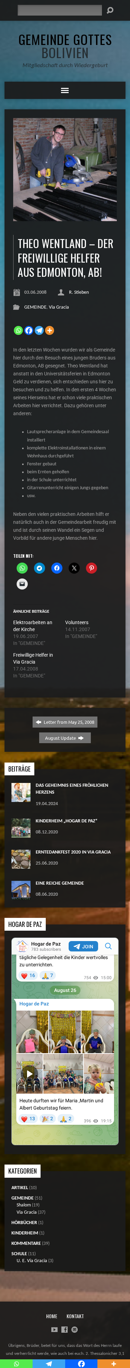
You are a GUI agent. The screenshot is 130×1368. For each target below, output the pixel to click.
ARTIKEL (19, 1188)
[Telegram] (39, 330)
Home (51, 1316)
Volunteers (76, 622)
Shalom (24, 1205)
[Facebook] (28, 330)
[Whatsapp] (18, 330)
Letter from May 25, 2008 (68, 722)
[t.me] (74, 1329)
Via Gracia (59, 307)
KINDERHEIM (24, 1233)
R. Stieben (79, 292)
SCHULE (19, 1254)
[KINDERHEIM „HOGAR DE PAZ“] (21, 834)
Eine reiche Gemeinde (60, 883)
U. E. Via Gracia (32, 1261)
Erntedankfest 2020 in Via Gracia (73, 852)
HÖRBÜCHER (24, 1222)
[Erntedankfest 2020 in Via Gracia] (21, 865)
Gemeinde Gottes (65, 45)
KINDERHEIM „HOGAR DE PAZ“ (66, 821)
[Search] (109, 10)
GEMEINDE (35, 307)
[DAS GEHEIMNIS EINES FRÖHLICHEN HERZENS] (21, 798)
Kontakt (75, 1316)
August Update (61, 738)
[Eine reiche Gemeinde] (21, 896)
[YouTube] (54, 1329)
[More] (49, 330)
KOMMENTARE (26, 1243)
